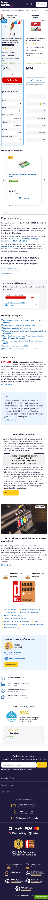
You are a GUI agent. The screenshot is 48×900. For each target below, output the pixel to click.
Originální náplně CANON (29, 612)
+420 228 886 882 (15, 652)
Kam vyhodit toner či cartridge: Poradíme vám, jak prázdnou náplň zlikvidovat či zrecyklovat (24, 337)
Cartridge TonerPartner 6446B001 (15, 303)
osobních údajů (26, 769)
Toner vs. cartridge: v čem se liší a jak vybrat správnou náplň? (22, 342)
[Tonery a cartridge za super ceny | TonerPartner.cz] (7, 4)
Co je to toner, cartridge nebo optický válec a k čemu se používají (23, 321)
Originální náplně (10, 612)
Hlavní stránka (5, 10)
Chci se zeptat (11, 664)
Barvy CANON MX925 (8, 268)
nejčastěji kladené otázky (10, 246)
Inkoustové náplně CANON (13, 615)
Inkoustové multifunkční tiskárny (33, 625)
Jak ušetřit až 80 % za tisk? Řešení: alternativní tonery (22, 325)
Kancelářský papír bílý (11, 628)
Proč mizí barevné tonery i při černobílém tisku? (20, 349)
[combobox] (24, 212)
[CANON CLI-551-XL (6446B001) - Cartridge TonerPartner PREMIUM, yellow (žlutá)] (12, 26)
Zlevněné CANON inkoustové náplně (16, 622)
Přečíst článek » (6, 565)
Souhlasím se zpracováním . (18, 769)
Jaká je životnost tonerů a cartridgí (15, 346)
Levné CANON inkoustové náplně (15, 618)
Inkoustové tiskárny (10, 625)
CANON (28, 10)
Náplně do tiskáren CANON (31, 609)
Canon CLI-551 (38, 10)
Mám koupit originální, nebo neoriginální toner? (20, 328)
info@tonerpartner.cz (17, 658)
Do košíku (37, 80)
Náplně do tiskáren (18, 10)
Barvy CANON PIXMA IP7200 (11, 270)
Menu (43, 4)
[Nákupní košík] (31, 4)
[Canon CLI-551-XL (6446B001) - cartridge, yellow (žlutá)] (35, 26)
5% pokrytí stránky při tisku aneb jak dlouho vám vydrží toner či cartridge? (25, 332)
